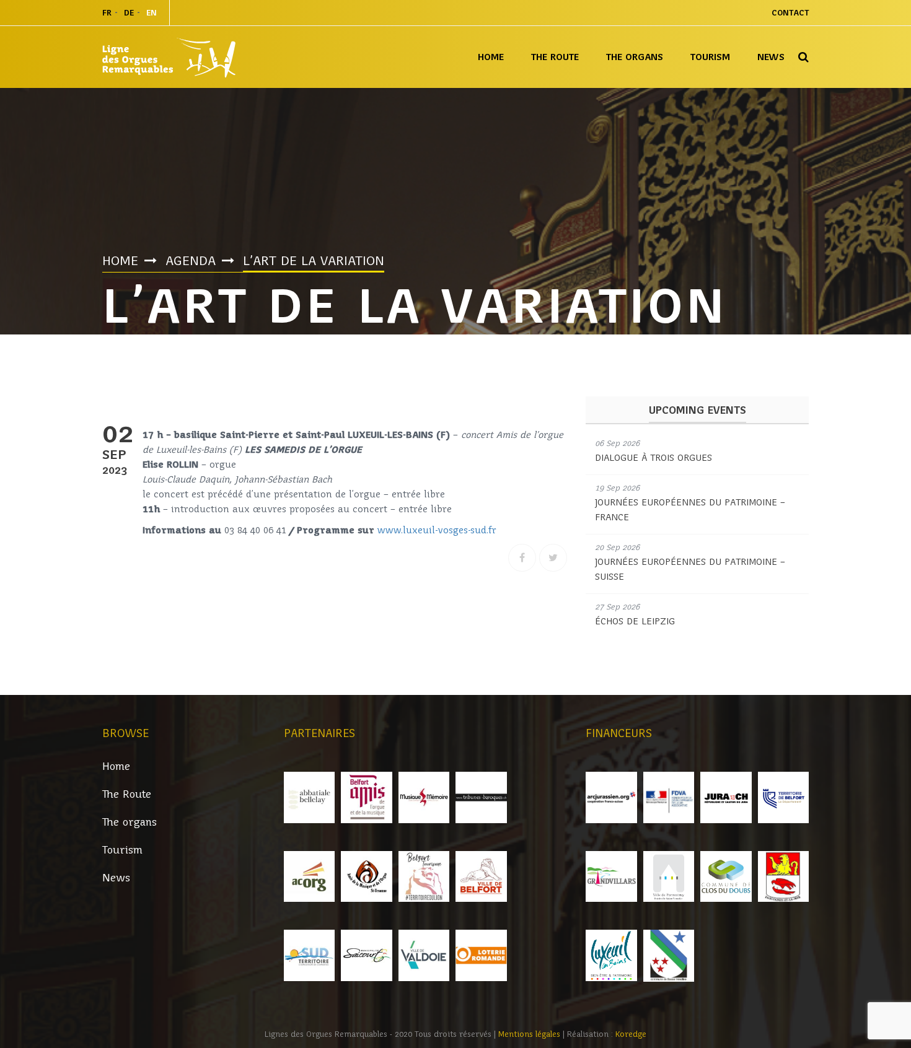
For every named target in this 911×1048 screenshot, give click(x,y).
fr (107, 12)
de (129, 12)
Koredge (630, 1034)
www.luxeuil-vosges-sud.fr (436, 530)
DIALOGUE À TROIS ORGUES (653, 457)
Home (491, 57)
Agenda (190, 261)
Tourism (710, 57)
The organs (634, 57)
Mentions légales (530, 1034)
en (151, 12)
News (771, 57)
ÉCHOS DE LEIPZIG (635, 621)
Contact (790, 12)
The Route (555, 57)
